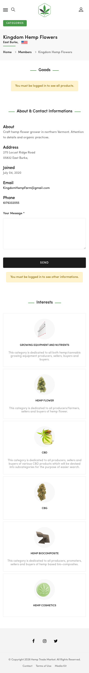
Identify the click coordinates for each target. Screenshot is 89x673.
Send (44, 262)
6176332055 (11, 203)
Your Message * (14, 213)
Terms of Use (43, 666)
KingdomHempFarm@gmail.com (26, 188)
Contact (27, 666)
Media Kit (60, 666)
